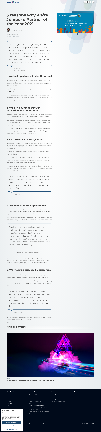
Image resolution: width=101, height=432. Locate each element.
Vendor (8, 397)
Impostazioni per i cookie (11, 429)
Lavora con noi (32, 399)
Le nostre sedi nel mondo (35, 401)
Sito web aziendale (33, 413)
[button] (85, 2)
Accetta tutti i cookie (12, 422)
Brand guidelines (42, 423)
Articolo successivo (89, 322)
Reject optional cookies (12, 425)
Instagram (76, 397)
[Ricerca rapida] (89, 2)
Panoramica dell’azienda (35, 394)
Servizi (8, 399)
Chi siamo (9, 401)
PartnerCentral (55, 394)
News (14, 8)
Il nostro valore (10, 394)
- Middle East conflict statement (36, 405)
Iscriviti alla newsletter (79, 399)
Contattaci (9, 403)
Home (8, 8)
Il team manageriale (34, 397)
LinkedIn (76, 394)
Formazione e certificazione (58, 401)
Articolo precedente (12, 322)
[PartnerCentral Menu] (93, 2)
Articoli (30, 403)
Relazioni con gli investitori (35, 416)
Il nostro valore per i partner (58, 397)
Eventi (8, 405)
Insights (21, 8)
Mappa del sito (32, 423)
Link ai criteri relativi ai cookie (8, 419)
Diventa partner (55, 399)
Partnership (14, 34)
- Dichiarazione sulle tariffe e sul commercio (39, 411)
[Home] (13, 2)
